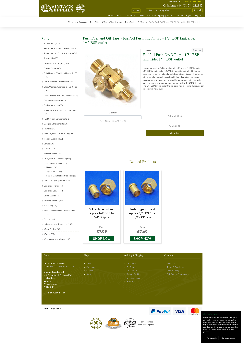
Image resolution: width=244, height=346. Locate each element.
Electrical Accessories (56, 100)
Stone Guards (52, 196)
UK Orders (131, 263)
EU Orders (131, 267)
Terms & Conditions (175, 267)
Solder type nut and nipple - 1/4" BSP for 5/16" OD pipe (142, 213)
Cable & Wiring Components (59, 82)
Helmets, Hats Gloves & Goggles (60, 134)
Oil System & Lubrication (57, 158)
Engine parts (53, 105)
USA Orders (132, 271)
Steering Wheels (53, 201)
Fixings (49, 219)
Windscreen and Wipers (57, 239)
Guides (141, 16)
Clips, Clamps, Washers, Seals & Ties (60, 88)
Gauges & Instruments (56, 124)
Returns (130, 281)
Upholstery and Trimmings (58, 224)
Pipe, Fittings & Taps (55, 164)
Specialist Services (54, 191)
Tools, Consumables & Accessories (59, 212)
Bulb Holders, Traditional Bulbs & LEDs (61, 75)
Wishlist (197, 50)
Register (199, 16)
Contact (179, 16)
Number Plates (52, 154)
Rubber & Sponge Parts (57, 181)
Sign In (189, 16)
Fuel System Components (58, 119)
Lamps (49, 144)
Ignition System (53, 139)
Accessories (52, 43)
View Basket (175, 1)
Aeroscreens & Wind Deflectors (60, 48)
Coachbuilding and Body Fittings (61, 95)
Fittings (51, 167)
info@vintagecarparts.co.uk (62, 266)
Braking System (52, 68)
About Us (171, 263)
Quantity (112, 113)
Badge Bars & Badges (56, 63)
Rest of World (133, 274)
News (170, 16)
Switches (50, 206)
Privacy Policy (173, 271)
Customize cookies (228, 338)
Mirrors (49, 149)
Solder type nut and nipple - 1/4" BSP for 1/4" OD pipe (102, 213)
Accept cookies (212, 338)
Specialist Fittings (54, 186)
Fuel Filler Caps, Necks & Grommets (60, 112)
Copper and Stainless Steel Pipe (61, 176)
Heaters (49, 129)
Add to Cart (174, 133)
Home (111, 16)
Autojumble (51, 58)
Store (119, 16)
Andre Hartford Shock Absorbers (60, 53)
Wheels (49, 234)
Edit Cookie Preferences (178, 274)
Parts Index (130, 16)
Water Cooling (52, 229)
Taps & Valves (54, 172)
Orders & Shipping (155, 16)
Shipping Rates (133, 278)
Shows (89, 274)
